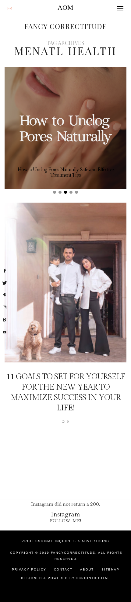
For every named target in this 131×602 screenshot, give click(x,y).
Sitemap (110, 569)
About (87, 569)
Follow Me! (65, 520)
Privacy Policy (29, 569)
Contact (63, 569)
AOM (65, 7)
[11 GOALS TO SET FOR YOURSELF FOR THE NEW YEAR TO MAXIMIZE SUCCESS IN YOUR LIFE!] (65, 282)
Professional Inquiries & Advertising (65, 541)
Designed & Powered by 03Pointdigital (65, 578)
